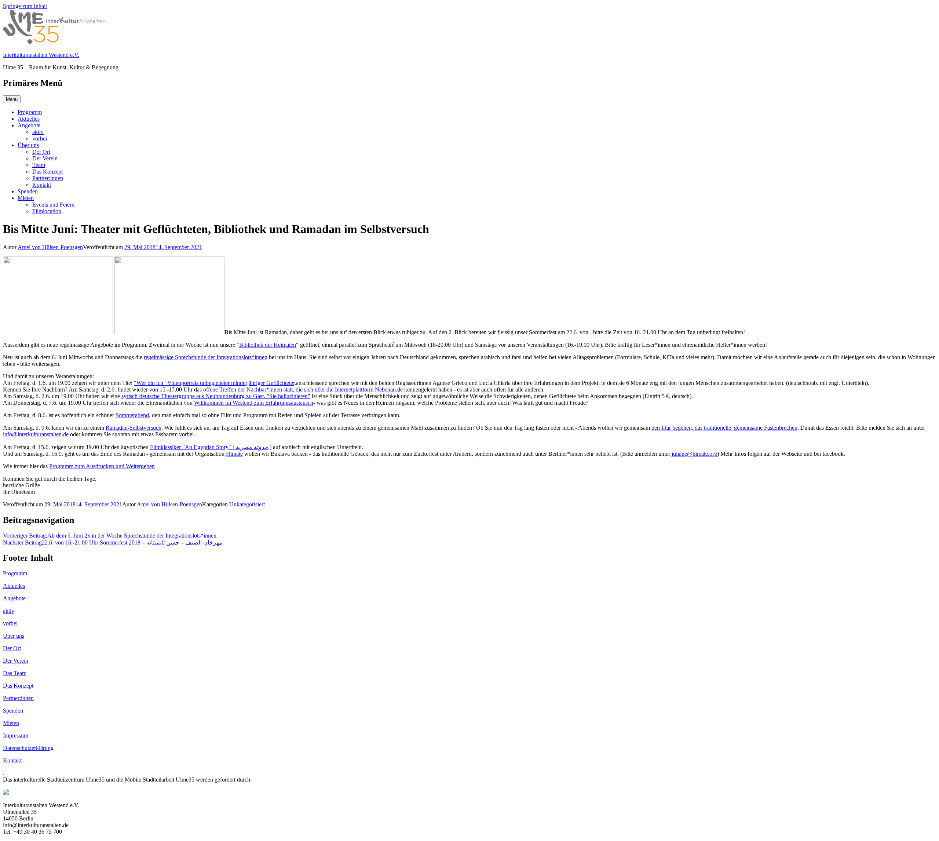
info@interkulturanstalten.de (36, 434)
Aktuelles (29, 119)
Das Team (14, 673)
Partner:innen (47, 178)
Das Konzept (47, 171)
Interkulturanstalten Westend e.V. (41, 55)
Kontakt (41, 185)
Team (38, 165)
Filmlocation (46, 211)
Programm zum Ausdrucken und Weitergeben (102, 466)
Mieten (26, 198)
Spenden (28, 191)
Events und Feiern (53, 204)
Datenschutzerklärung (28, 748)
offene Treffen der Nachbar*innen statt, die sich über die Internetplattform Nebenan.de (303, 389)
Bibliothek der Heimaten (267, 345)
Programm (30, 112)
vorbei (39, 138)
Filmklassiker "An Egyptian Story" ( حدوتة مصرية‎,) (210, 447)
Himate (234, 454)
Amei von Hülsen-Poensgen (50, 247)
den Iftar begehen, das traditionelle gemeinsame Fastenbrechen (724, 428)
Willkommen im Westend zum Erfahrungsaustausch (253, 403)
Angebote (29, 125)
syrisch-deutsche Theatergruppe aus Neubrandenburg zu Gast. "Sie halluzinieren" (215, 396)
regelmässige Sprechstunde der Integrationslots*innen (205, 357)
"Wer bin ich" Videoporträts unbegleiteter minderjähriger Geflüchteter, (215, 383)
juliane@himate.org (694, 454)
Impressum (15, 735)
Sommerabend (132, 415)
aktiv (38, 132)
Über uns (28, 145)
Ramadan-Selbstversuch (133, 428)
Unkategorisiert (247, 504)
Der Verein (45, 158)
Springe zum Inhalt (25, 6)
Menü (12, 99)
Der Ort (41, 152)
